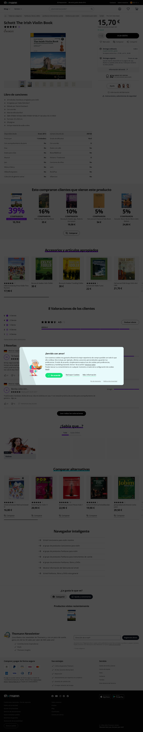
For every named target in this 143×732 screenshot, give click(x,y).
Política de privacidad (110, 381)
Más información (89, 375)
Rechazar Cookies (73, 375)
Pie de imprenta (95, 381)
